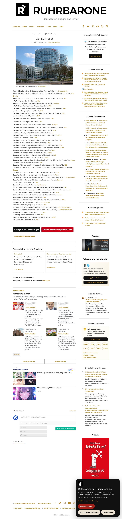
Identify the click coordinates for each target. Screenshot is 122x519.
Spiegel (54, 124)
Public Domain (41, 86)
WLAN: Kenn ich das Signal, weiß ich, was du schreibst (96, 300)
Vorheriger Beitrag (29, 361)
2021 (92, 348)
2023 (105, 344)
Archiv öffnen (95, 339)
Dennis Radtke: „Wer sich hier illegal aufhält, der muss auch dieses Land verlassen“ (96, 93)
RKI (37, 182)
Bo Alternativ (46, 202)
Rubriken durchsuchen (90, 353)
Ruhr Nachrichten (64, 207)
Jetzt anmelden (96, 56)
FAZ (63, 113)
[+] (45, 423)
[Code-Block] (40, 423)
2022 (86, 348)
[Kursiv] (24, 423)
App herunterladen (95, 278)
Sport (55, 26)
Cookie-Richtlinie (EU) (51, 508)
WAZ (63, 200)
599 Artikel (51, 267)
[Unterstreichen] (27, 423)
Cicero (59, 135)
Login (61, 26)
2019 (105, 348)
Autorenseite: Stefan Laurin (24, 236)
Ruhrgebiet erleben (44, 503)
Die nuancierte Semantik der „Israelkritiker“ (94, 390)
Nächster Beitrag (60, 361)
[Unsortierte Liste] (35, 423)
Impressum (18, 508)
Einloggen (46, 280)
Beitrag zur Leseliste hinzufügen (26, 230)
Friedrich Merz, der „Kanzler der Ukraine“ (94, 85)
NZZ (61, 140)
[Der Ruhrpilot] (18, 306)
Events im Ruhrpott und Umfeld (24, 503)
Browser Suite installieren (95, 282)
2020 (98, 348)
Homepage (16, 26)
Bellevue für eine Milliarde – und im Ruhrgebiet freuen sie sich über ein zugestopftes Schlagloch (95, 79)
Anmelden (72, 411)
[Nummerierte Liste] (32, 423)
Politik (25, 26)
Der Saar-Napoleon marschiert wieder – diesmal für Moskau (95, 196)
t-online (56, 103)
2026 (86, 344)
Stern (62, 148)
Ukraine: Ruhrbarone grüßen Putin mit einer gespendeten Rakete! (97, 154)
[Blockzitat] (37, 423)
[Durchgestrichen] (29, 423)
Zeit (40, 122)
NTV (38, 116)
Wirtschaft (40, 26)
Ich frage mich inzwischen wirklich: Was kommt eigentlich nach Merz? (95, 99)
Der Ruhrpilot (30, 308)
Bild (38, 101)
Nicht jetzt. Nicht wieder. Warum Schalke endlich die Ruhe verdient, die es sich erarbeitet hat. (96, 374)
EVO (65, 98)
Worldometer (41, 185)
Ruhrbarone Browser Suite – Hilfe (72, 508)
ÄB (70, 190)
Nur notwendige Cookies (89, 512)
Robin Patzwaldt (91, 120)
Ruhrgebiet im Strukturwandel (59, 254)
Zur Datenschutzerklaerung (88, 501)
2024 (98, 344)
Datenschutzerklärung (32, 508)
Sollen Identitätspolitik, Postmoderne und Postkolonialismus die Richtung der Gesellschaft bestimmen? (96, 409)
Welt (49, 106)
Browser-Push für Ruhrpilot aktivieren (57, 230)
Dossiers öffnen (88, 355)
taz (49, 143)
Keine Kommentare (54, 42)
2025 (92, 344)
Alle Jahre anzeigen (89, 357)
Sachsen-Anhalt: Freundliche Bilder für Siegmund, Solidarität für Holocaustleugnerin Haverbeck (96, 104)
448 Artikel (18, 270)
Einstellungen (108, 512)
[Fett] (21, 423)
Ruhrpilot (18, 254)
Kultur (49, 26)
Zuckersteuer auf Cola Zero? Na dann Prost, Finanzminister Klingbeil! (96, 74)
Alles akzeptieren (86, 506)
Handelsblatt (62, 91)
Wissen (31, 26)
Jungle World (70, 177)
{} (42, 423)
